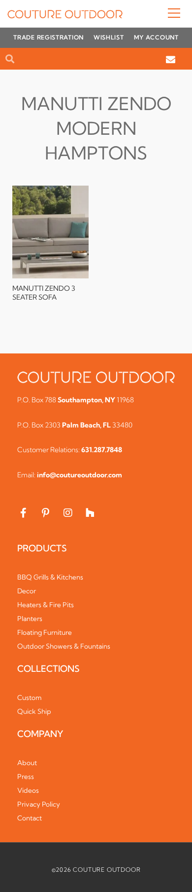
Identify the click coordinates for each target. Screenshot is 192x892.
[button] (154, 13)
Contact (29, 818)
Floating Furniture (44, 632)
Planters (29, 618)
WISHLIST (109, 37)
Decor (26, 591)
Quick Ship (34, 711)
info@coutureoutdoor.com (79, 474)
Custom (29, 697)
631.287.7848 (101, 449)
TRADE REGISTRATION (48, 37)
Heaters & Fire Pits (45, 605)
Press (25, 776)
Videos (28, 790)
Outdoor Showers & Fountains (63, 646)
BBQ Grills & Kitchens (50, 577)
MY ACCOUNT (156, 37)
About (27, 763)
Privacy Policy (38, 804)
